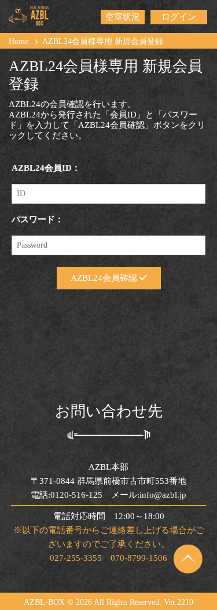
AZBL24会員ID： (46, 167)
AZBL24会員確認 (105, 277)
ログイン (178, 16)
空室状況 (122, 16)
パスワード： (38, 219)
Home (18, 41)
